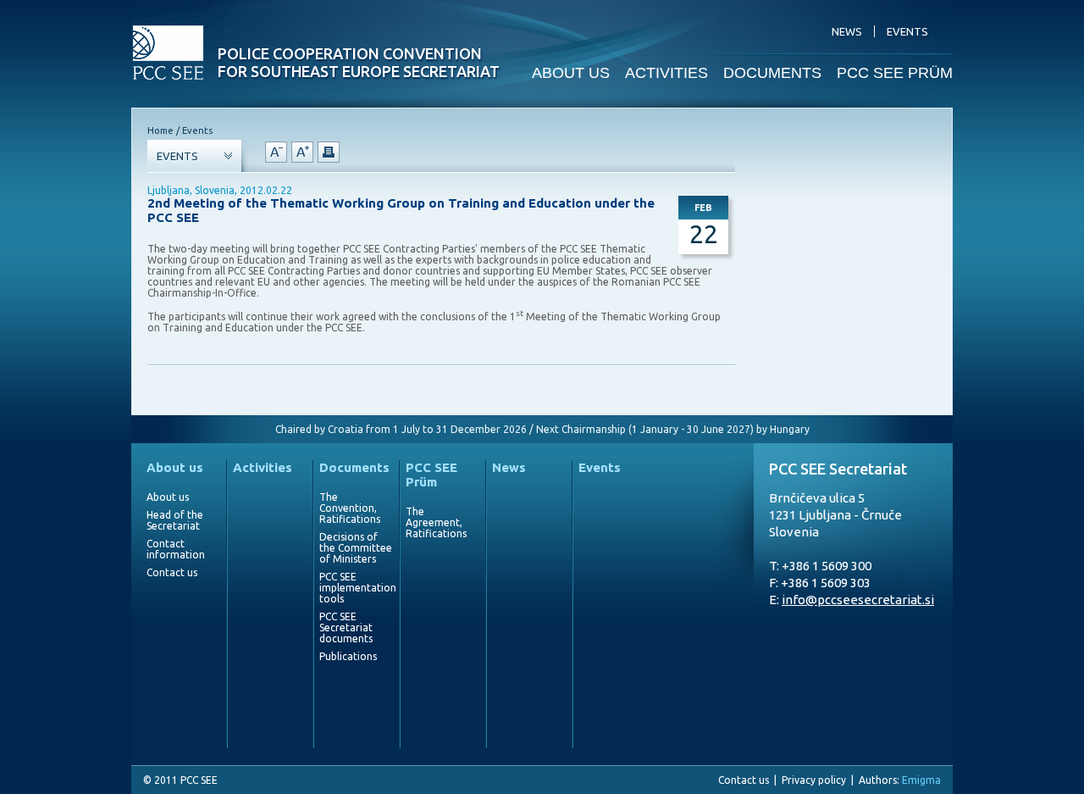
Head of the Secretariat (175, 520)
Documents (354, 467)
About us (175, 467)
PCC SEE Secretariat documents (346, 627)
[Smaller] (276, 152)
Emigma (921, 780)
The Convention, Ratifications (349, 508)
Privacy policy (814, 780)
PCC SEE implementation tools (355, 587)
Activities (262, 467)
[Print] (329, 152)
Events (599, 467)
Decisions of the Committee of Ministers (355, 547)
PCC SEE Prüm (431, 474)
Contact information (176, 549)
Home (160, 130)
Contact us (172, 572)
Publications (348, 656)
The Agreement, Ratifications (436, 522)
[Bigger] (302, 152)
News (509, 467)
